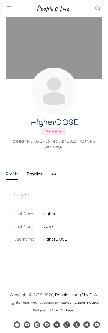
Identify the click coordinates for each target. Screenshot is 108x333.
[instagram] (27, 324)
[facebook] (17, 324)
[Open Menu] (9, 7)
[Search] (97, 8)
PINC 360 (90, 303)
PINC (86, 294)
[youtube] (96, 324)
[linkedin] (37, 324)
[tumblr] (76, 324)
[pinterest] (46, 324)
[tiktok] (66, 324)
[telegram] (56, 324)
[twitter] (86, 324)
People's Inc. (53, 8)
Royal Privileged (63, 310)
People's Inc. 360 (70, 303)
